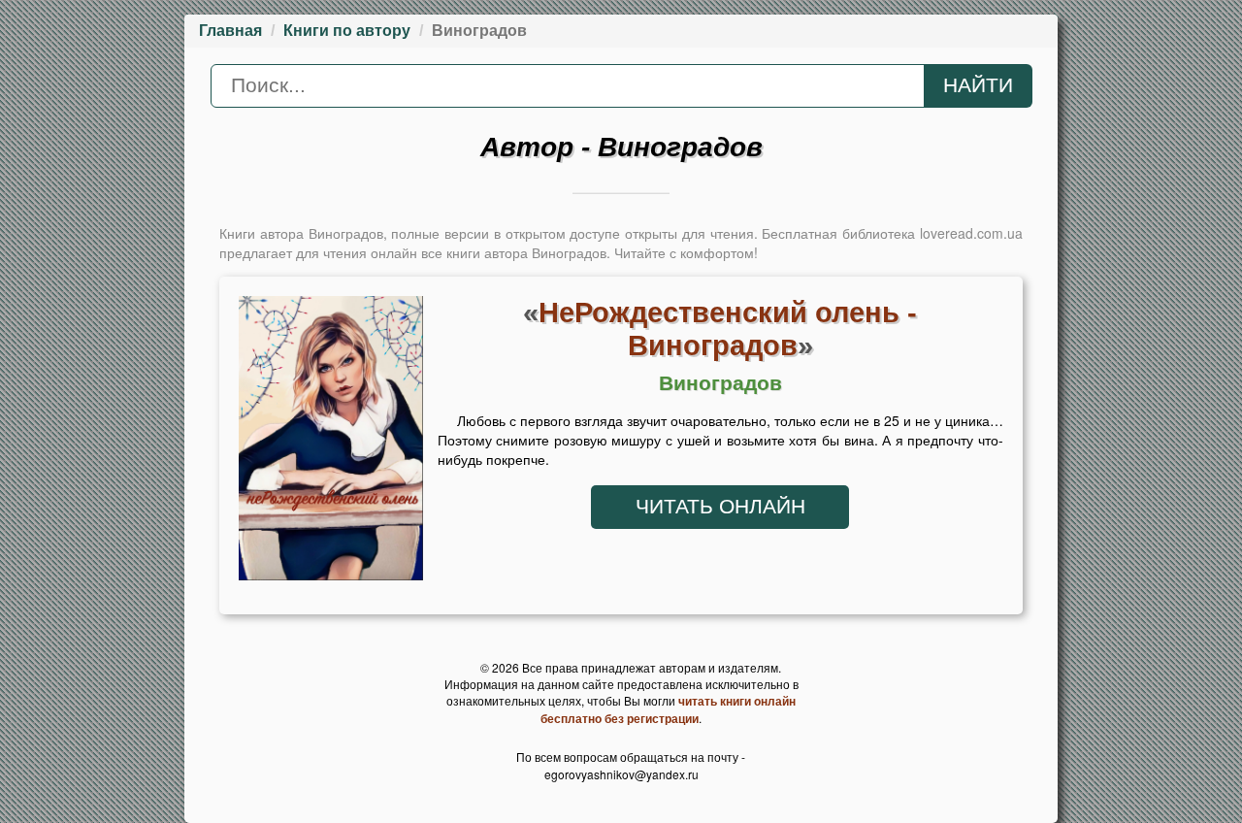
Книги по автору (346, 30)
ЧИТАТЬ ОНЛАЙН (720, 506)
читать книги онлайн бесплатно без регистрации (668, 709)
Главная (230, 30)
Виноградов (720, 383)
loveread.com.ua (971, 233)
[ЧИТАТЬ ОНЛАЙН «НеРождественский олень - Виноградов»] (331, 443)
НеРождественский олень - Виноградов (728, 328)
